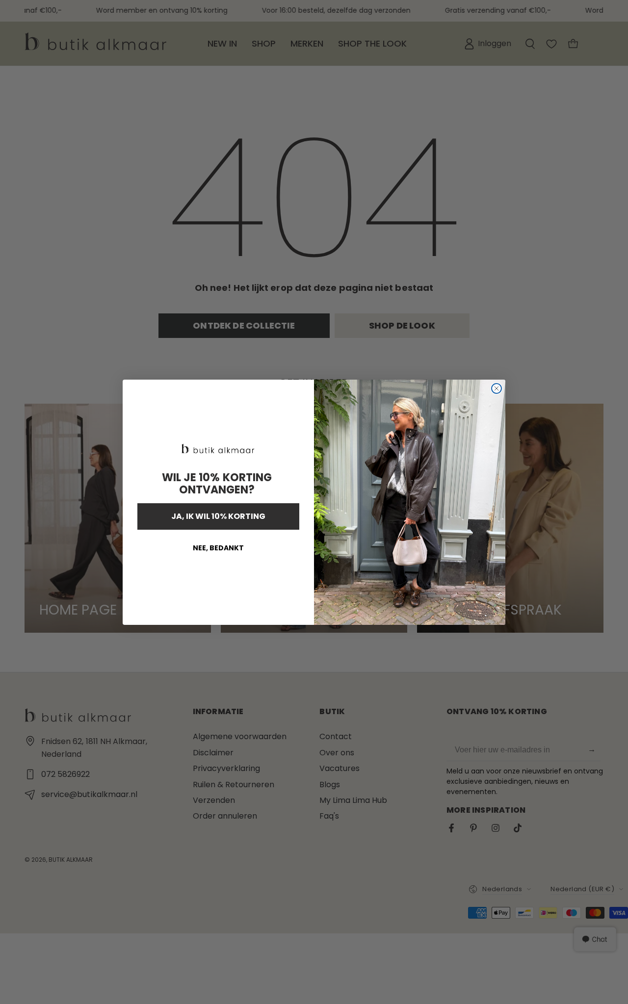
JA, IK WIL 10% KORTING (218, 516)
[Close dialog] (496, 388)
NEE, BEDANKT (218, 548)
